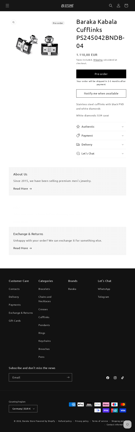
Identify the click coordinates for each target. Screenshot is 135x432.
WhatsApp (104, 288)
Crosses (43, 309)
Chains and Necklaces (45, 299)
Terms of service (100, 421)
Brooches (44, 348)
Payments (15, 304)
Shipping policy (119, 421)
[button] (7, 5)
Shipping (98, 59)
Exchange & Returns (21, 312)
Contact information (116, 424)
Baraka (72, 288)
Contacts (14, 288)
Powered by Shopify (45, 421)
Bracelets (44, 288)
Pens (41, 356)
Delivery (14, 296)
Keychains (44, 340)
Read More (20, 188)
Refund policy (65, 421)
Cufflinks (43, 317)
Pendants (44, 325)
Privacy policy (82, 421)
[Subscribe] (68, 377)
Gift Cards (15, 320)
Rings (41, 332)
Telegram (103, 296)
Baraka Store (28, 421)
